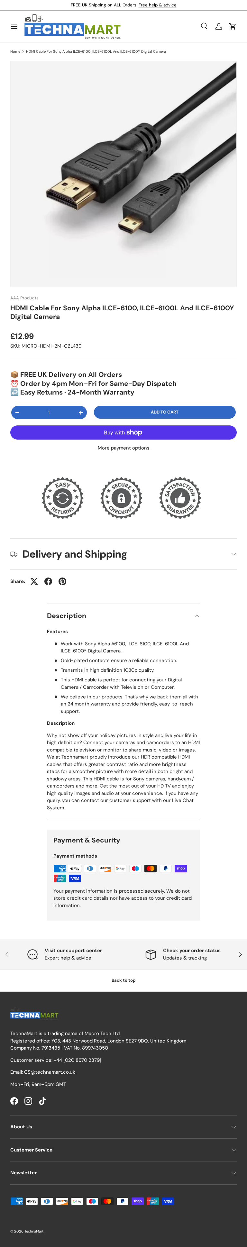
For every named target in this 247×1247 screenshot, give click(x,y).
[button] (233, 26)
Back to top (124, 980)
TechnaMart (34, 1231)
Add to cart (164, 412)
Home (15, 51)
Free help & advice (158, 5)
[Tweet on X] (34, 581)
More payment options (124, 448)
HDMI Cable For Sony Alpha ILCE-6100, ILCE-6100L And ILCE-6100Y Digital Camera (96, 51)
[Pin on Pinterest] (62, 581)
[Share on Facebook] (48, 581)
